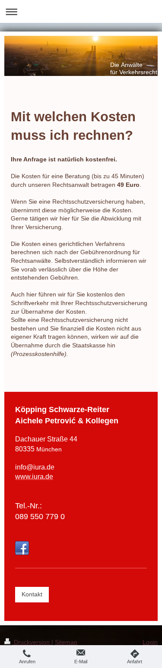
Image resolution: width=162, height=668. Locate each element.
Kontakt (32, 594)
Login (150, 642)
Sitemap (66, 642)
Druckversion (31, 642)
